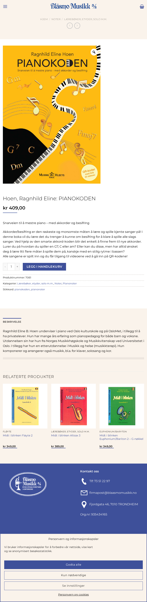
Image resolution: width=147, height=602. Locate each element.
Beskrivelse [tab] (12, 321)
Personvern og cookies (73, 594)
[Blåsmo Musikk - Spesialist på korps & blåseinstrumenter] (73, 6)
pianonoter (38, 289)
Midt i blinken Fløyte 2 (18, 435)
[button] (5, 6)
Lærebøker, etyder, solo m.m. (85, 19)
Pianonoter (70, 283)
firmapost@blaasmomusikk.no (112, 493)
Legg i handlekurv (44, 266)
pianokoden (22, 289)
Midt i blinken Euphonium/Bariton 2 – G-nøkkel (121, 437)
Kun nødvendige (73, 575)
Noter (55, 19)
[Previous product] (77, 26)
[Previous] (3, 423)
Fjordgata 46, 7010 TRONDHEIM (113, 504)
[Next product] (70, 26)
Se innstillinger (73, 585)
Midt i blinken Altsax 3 (65, 435)
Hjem (44, 19)
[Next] (144, 423)
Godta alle (73, 564)
